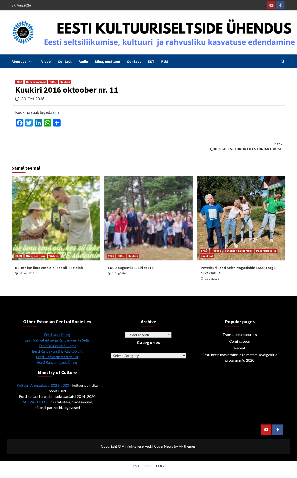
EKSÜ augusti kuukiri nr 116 (130, 267)
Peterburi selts (266, 250)
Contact (65, 61)
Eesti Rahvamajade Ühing (57, 362)
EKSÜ (53, 82)
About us (19, 61)
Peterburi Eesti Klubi (238, 250)
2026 (111, 256)
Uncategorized (36, 82)
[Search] (282, 61)
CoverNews (163, 446)
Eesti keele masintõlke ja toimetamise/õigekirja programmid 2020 (239, 357)
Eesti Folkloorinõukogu (57, 345)
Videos (53, 256)
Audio (83, 61)
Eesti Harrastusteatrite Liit (57, 357)
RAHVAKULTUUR (37, 402)
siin (56, 112)
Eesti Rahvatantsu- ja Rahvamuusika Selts (57, 340)
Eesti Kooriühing (57, 334)
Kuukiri (65, 82)
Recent (216, 250)
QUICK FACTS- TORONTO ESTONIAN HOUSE (246, 146)
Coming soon (239, 341)
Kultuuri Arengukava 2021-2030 (43, 385)
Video (46, 61)
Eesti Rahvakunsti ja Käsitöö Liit (57, 351)
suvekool (207, 256)
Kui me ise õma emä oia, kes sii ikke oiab (49, 267)
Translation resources (240, 334)
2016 (19, 82)
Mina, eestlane (107, 61)
